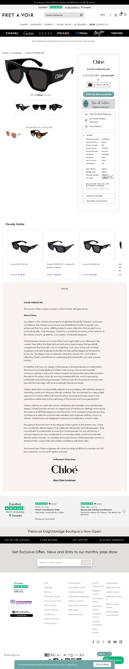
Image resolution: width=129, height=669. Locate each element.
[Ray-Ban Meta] (81, 33)
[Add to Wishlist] (98, 80)
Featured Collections (97, 201)
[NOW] (81, 15)
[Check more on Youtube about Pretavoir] (115, 642)
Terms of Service (51, 619)
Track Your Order (52, 596)
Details (90, 135)
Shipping (48, 587)
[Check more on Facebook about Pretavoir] (93, 642)
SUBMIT (86, 562)
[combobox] (64, 15)
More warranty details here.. (98, 188)
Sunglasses (17, 53)
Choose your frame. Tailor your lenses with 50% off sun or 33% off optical (64, 2)
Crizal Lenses (112, 583)
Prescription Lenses (77, 587)
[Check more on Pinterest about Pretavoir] (109, 642)
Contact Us (49, 614)
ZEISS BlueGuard (75, 614)
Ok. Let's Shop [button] (102, 664)
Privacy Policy (50, 623)
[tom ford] (117, 33)
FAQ (46, 583)
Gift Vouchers (50, 605)
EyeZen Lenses (112, 592)
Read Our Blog (51, 610)
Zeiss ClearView (113, 587)
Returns (47, 592)
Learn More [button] (72, 664)
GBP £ (103, 15)
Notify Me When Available (98, 94)
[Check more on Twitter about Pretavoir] (103, 642)
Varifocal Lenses (75, 601)
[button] (5, 254)
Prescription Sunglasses (78, 596)
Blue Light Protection (77, 605)
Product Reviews (95, 196)
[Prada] (63, 33)
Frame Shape (74, 583)
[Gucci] (45, 33)
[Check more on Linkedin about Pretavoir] (120, 642)
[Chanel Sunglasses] (12, 33)
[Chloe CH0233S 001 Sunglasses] (22, 107)
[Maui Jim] (99, 33)
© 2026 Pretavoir (12, 655)
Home (5, 53)
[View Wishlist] (125, 15)
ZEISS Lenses (73, 610)
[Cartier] (29, 32)
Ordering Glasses (76, 592)
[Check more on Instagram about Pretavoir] (98, 642)
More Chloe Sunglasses (64, 480)
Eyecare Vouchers (52, 601)
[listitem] (25, 254)
